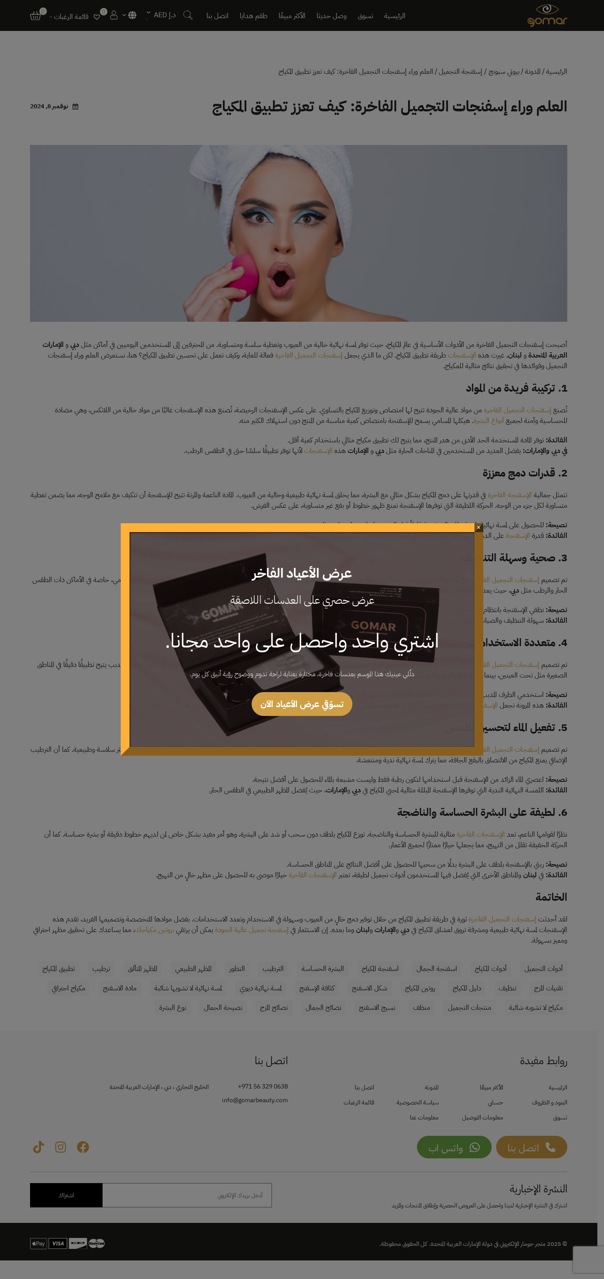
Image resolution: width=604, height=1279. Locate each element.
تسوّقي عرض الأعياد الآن (301, 704)
